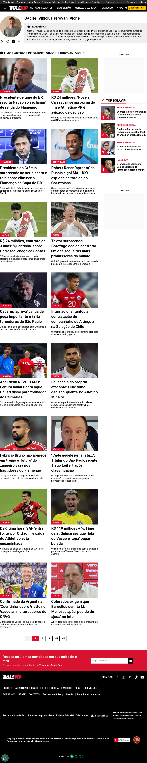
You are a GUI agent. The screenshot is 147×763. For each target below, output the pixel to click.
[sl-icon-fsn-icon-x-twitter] (129, 677)
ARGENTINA (21, 688)
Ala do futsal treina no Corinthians (86, 2)
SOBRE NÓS (9, 694)
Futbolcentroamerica (88, 694)
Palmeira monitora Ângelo (28, 2)
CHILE (45, 688)
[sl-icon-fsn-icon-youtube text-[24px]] (142, 677)
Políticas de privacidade (41, 715)
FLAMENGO (106, 7)
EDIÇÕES (7, 688)
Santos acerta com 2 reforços (119, 2)
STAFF (22, 694)
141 (56, 638)
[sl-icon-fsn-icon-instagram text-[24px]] (123, 677)
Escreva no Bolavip (53, 694)
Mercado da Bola (85, 7)
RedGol (70, 694)
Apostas (122, 7)
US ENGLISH (90, 688)
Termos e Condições (50, 665)
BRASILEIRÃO (64, 7)
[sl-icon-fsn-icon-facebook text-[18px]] (117, 677)
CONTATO (34, 694)
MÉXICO (67, 688)
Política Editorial (65, 715)
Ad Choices (82, 715)
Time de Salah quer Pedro (56, 2)
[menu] (5, 8)
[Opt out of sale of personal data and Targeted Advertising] (5, 758)
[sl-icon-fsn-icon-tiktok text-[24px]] (136, 677)
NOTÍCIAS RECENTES (41, 7)
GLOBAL (55, 688)
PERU (78, 688)
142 (63, 638)
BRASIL (35, 688)
